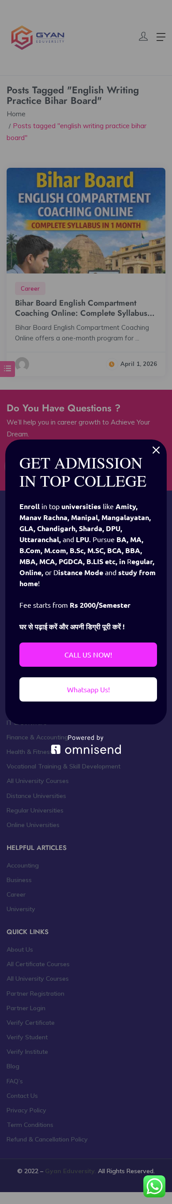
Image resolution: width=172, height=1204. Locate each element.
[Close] (156, 450)
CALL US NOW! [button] (88, 654)
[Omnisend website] (86, 744)
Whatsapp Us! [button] (88, 689)
